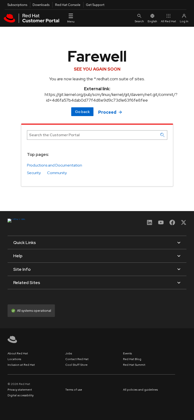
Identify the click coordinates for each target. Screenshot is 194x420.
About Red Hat (18, 353)
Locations (14, 359)
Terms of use (73, 390)
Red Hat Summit (134, 365)
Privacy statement (20, 390)
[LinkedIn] (149, 223)
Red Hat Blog (132, 359)
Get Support (95, 5)
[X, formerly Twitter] (183, 223)
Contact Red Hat (76, 359)
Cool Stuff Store (76, 365)
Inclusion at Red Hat (21, 365)
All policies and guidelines (140, 390)
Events (127, 353)
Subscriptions (17, 5)
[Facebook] (172, 223)
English (152, 21)
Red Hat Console (67, 5)
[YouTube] (161, 223)
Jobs (68, 353)
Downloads (41, 5)
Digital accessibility (21, 395)
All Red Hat (168, 21)
